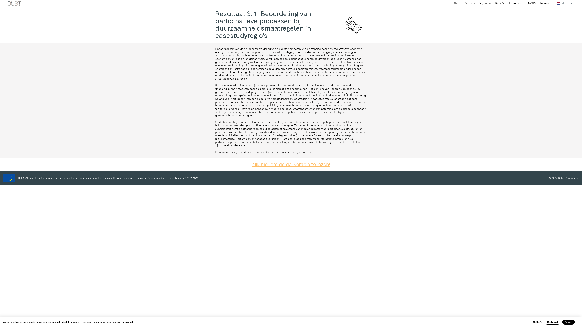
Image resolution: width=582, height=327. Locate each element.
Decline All (552, 322)
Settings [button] (537, 322)
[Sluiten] (578, 322)
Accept (568, 322)
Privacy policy (129, 322)
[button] (516, 3)
